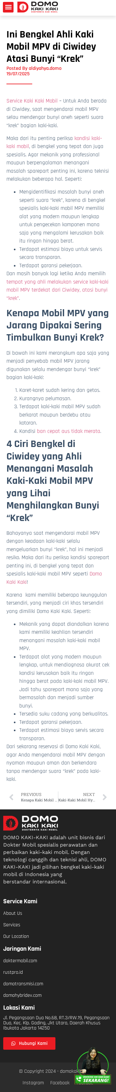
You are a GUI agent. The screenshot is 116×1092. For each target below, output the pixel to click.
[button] (8, 7)
